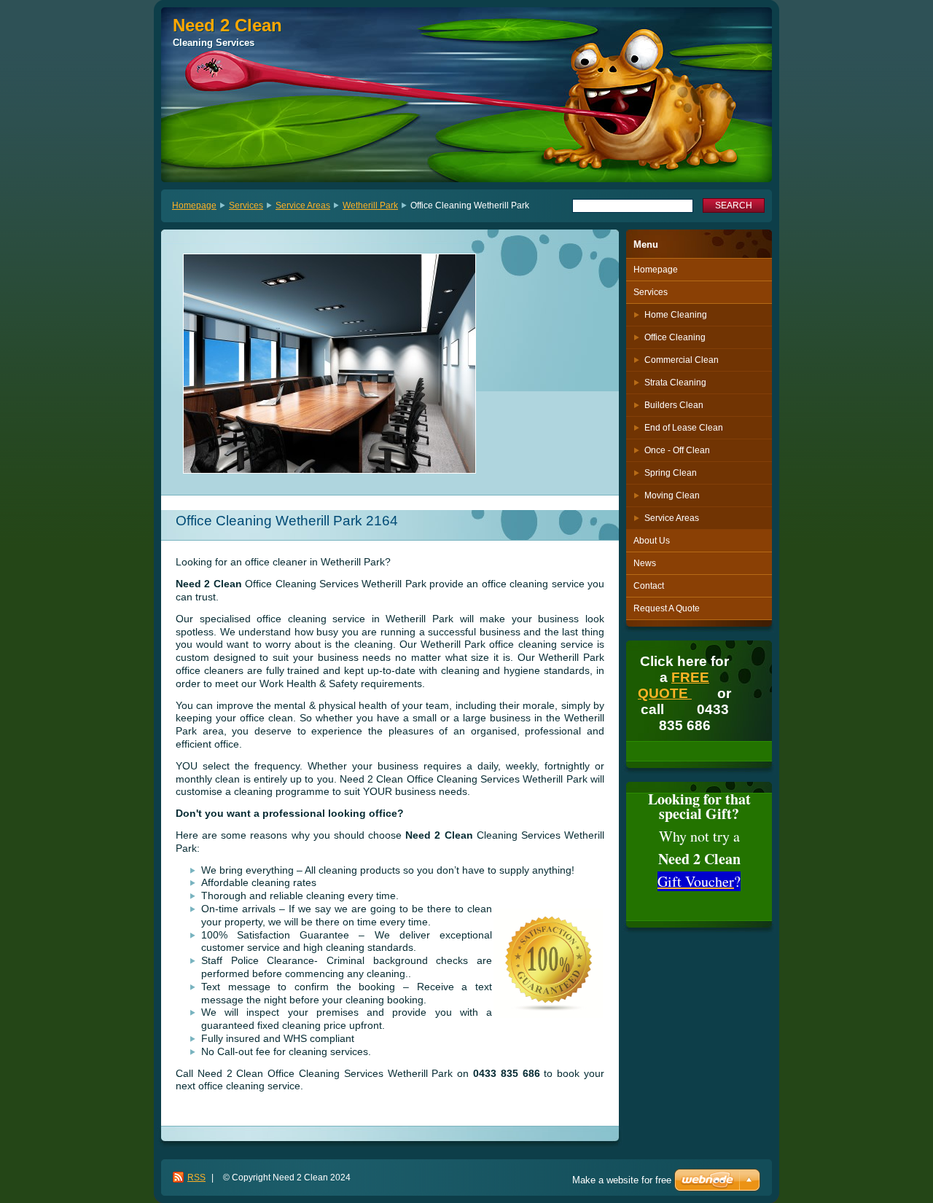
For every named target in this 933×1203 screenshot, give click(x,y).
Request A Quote (666, 608)
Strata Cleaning (675, 382)
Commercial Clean (681, 360)
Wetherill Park (370, 205)
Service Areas (303, 205)
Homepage (194, 205)
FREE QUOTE (673, 685)
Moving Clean (672, 495)
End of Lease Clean (683, 428)
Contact (648, 586)
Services (246, 205)
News (644, 563)
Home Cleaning (675, 315)
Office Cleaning (675, 337)
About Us (651, 541)
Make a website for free (621, 1180)
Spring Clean (670, 473)
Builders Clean (673, 405)
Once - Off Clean (677, 450)
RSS (196, 1177)
